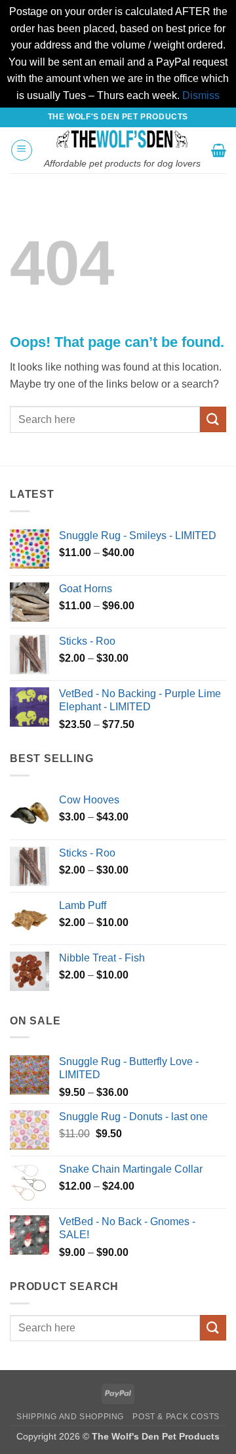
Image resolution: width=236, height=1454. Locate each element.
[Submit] (213, 419)
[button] (21, 150)
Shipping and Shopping (70, 1416)
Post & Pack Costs (175, 1416)
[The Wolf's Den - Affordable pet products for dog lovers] (122, 139)
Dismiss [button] (201, 95)
